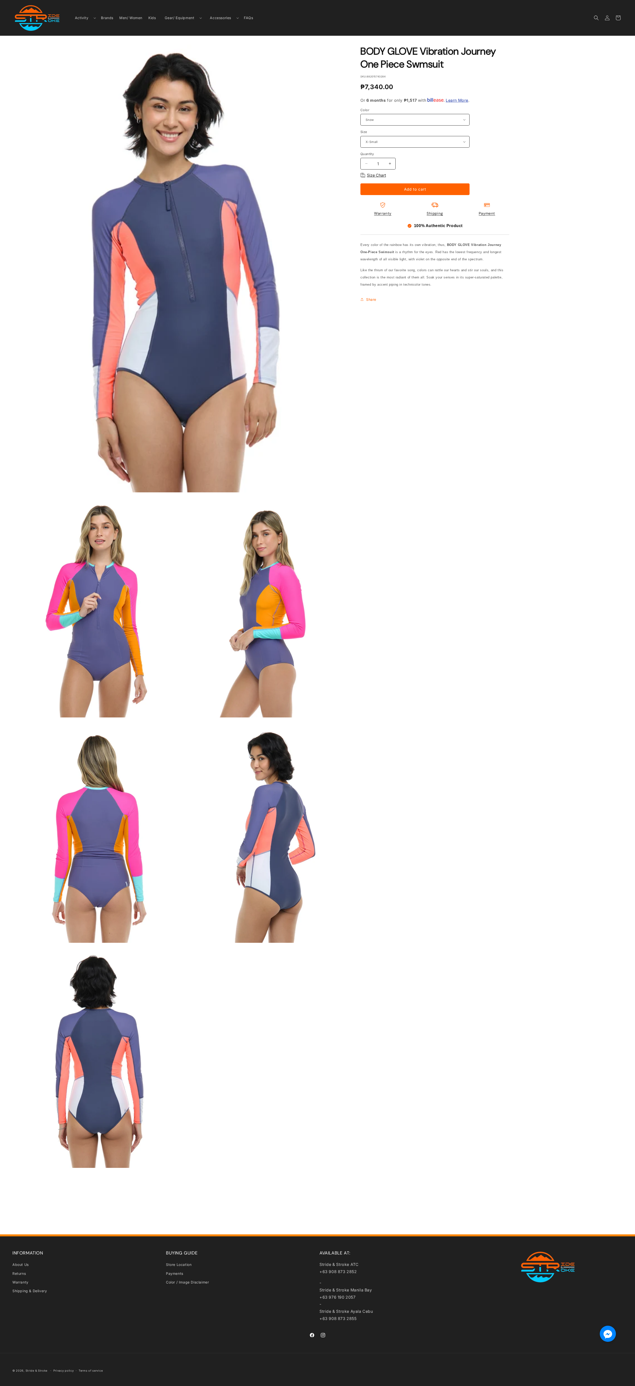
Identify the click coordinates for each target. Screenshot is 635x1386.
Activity (82, 18)
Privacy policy (63, 1370)
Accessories (220, 18)
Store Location (178, 1264)
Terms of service (91, 1370)
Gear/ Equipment (179, 18)
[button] (83, 18)
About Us (20, 1264)
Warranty (382, 213)
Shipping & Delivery (29, 1291)
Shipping (435, 213)
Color (364, 110)
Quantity (367, 154)
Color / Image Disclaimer (187, 1282)
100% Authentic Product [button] (438, 225)
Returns (19, 1273)
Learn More (457, 100)
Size (363, 132)
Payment (487, 213)
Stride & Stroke (37, 1370)
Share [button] (371, 299)
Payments (174, 1273)
